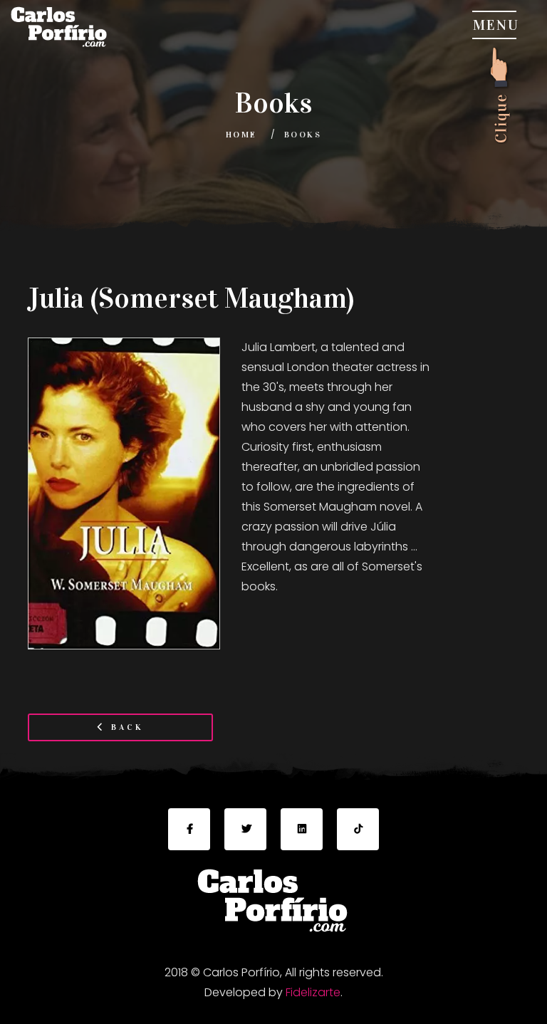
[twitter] (245, 829)
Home (241, 135)
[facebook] (189, 829)
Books (302, 135)
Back (125, 727)
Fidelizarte (313, 992)
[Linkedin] (302, 829)
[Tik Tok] (358, 829)
